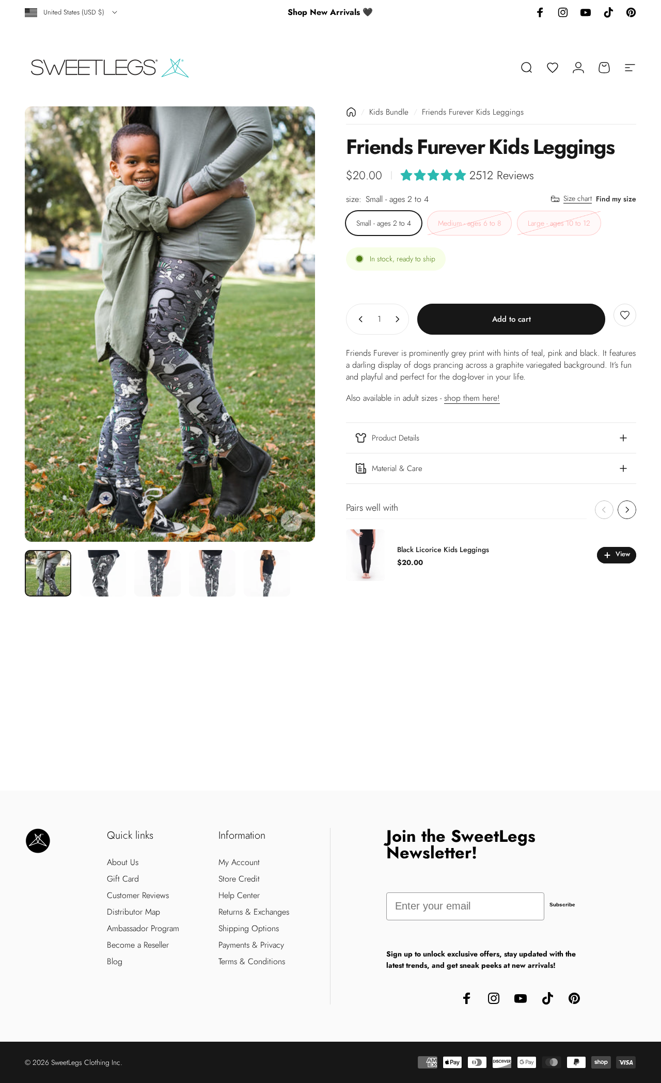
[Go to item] (48, 573)
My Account (239, 862)
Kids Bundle (388, 112)
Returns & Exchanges (253, 912)
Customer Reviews (138, 895)
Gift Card (123, 879)
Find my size (616, 198)
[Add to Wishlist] (624, 315)
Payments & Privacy (251, 945)
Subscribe (562, 904)
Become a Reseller (138, 945)
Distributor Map (133, 912)
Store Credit (239, 879)
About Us (122, 862)
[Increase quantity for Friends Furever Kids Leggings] (400, 319)
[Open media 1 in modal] (170, 324)
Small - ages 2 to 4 (383, 222)
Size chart (577, 198)
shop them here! (472, 398)
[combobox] (72, 12)
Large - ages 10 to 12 (559, 222)
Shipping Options (248, 928)
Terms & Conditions (251, 961)
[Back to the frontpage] (351, 112)
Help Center (239, 895)
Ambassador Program (143, 928)
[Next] (288, 324)
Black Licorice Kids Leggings (443, 549)
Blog (114, 961)
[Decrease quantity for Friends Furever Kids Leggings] (358, 319)
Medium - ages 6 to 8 (469, 222)
